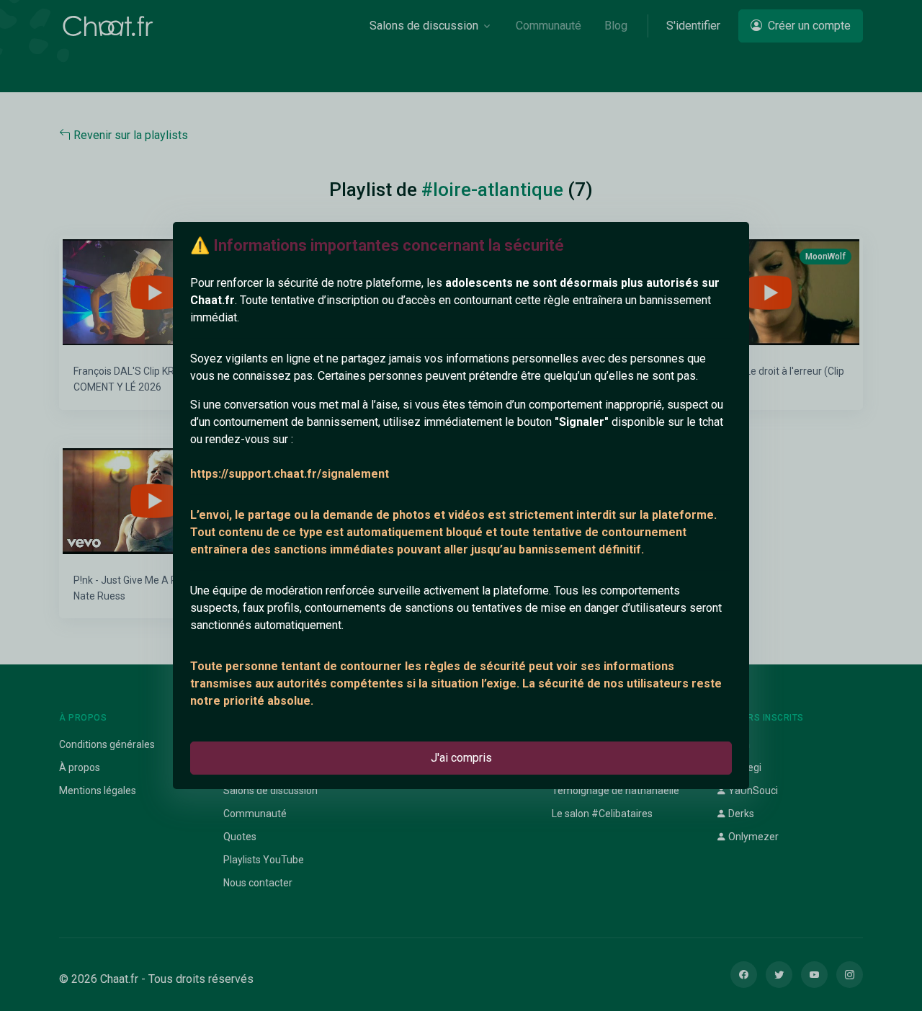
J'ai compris (461, 758)
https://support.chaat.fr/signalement (289, 474)
